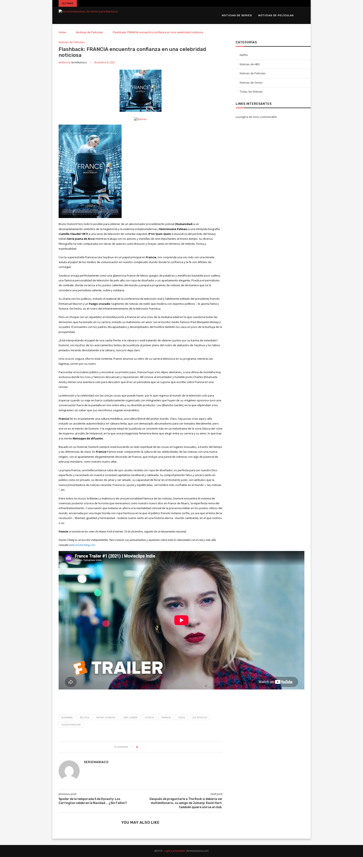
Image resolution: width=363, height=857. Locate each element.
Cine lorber (130, 717)
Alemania (67, 717)
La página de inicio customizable (256, 117)
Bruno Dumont (106, 717)
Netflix (244, 55)
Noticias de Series (237, 15)
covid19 (149, 717)
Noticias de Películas (276, 15)
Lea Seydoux (199, 717)
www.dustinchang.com (82, 545)
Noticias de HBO (250, 64)
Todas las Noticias (251, 91)
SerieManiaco (79, 62)
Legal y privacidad (174, 851)
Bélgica (84, 717)
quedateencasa (71, 724)
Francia (166, 717)
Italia (181, 717)
